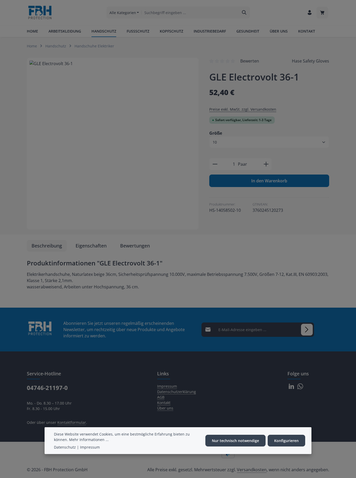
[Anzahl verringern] (214, 164)
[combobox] (190, 12)
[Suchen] (244, 12)
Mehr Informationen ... (89, 439)
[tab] (47, 246)
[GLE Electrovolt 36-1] (112, 143)
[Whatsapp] (300, 387)
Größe (215, 133)
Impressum (167, 386)
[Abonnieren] (307, 330)
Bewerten (249, 61)
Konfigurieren (286, 440)
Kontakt (163, 402)
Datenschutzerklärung (176, 391)
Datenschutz (65, 447)
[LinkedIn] (292, 387)
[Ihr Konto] (309, 12)
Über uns (165, 408)
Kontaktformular (71, 422)
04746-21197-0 (47, 388)
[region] (113, 143)
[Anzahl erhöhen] (266, 164)
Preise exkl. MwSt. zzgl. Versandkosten (242, 109)
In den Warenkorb (269, 181)
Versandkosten (252, 470)
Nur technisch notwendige (235, 440)
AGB (160, 397)
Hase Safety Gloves (310, 61)
